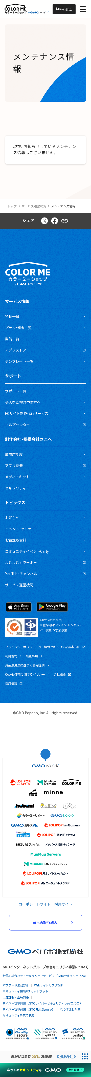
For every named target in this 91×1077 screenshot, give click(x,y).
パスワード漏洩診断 (16, 985)
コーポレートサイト (35, 904)
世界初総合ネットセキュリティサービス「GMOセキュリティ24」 (45, 975)
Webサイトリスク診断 (48, 985)
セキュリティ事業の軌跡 (18, 1015)
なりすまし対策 (70, 1009)
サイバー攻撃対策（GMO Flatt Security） (29, 1009)
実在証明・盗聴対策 (16, 997)
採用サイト (63, 904)
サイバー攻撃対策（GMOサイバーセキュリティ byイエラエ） (42, 1003)
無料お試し (64, 9)
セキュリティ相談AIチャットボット (25, 991)
